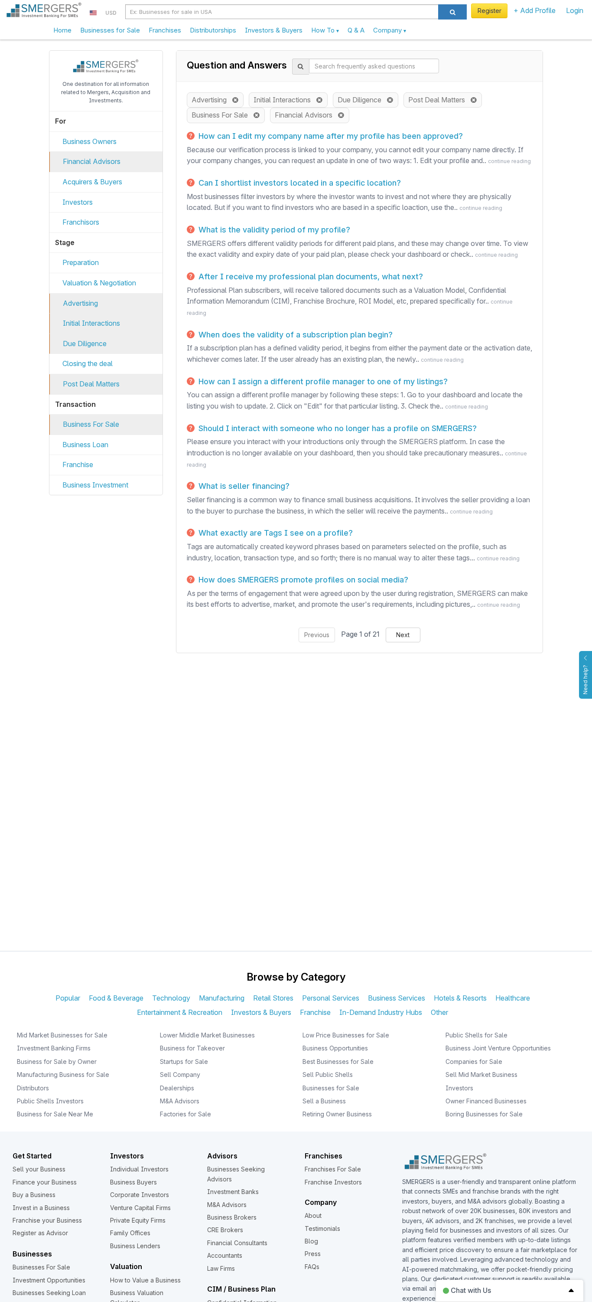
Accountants (224, 1255)
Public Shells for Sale (476, 1035)
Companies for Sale (474, 1061)
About (313, 1215)
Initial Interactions (91, 323)
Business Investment (95, 485)
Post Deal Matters (91, 383)
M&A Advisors (179, 1101)
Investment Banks (233, 1191)
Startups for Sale (184, 1061)
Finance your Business (45, 1182)
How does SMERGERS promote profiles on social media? (302, 579)
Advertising (80, 303)
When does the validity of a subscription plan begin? (294, 334)
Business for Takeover (192, 1048)
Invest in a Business (41, 1207)
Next (403, 634)
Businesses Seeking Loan (49, 1292)
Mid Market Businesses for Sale (62, 1035)
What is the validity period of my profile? (273, 229)
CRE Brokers (225, 1229)
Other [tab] (439, 1012)
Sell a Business (324, 1101)
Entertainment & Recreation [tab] (179, 1012)
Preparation (80, 262)
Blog (311, 1241)
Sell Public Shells (328, 1074)
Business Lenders (135, 1246)
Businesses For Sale (41, 1267)
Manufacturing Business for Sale (63, 1074)
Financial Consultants (237, 1242)
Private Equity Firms (138, 1220)
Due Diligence (85, 343)
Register (489, 10)
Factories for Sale (185, 1114)
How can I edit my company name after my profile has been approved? (329, 136)
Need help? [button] (585, 679)
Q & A (356, 30)
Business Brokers (232, 1217)
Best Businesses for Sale (338, 1061)
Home (62, 30)
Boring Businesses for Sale (484, 1114)
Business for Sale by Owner (57, 1061)
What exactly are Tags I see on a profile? (274, 532)
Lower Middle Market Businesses (207, 1035)
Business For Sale (91, 424)
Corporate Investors (139, 1194)
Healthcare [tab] (512, 998)
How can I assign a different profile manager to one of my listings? (322, 381)
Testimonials (322, 1228)
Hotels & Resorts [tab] (460, 998)
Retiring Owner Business (337, 1114)
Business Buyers (133, 1182)
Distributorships (213, 30)
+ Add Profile (535, 10)
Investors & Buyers (274, 30)
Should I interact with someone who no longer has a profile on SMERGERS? (336, 428)
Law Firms (221, 1268)
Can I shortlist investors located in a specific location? (298, 182)
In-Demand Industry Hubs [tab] (380, 1012)
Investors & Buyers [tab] (261, 1012)
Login (574, 10)
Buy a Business (34, 1194)
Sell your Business (39, 1169)
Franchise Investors (333, 1182)
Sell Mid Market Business (481, 1074)
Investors (77, 202)
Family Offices (130, 1233)
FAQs (312, 1266)
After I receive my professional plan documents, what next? (309, 276)
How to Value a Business (145, 1280)
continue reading (509, 161)
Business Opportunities (335, 1048)
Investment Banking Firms (54, 1048)
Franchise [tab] (315, 1012)
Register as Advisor (40, 1233)
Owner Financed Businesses (486, 1101)
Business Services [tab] (396, 998)
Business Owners (89, 141)
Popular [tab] (67, 998)
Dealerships (177, 1088)
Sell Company (180, 1074)
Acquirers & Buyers (92, 181)
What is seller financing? (242, 486)
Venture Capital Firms (140, 1207)
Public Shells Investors (50, 1101)
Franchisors (80, 222)
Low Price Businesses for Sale (346, 1035)
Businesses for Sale (110, 30)
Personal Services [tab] (330, 998)
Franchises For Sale (333, 1169)
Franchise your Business (47, 1220)
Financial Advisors (91, 161)
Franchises (165, 30)
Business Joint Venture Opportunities (498, 1048)
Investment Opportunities (49, 1280)
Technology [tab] (171, 998)
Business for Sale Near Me (55, 1114)
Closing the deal (87, 363)
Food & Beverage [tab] (116, 998)
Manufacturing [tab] (221, 998)
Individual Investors (139, 1169)
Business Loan (85, 444)
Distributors (33, 1088)
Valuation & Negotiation (99, 282)
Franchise (77, 464)
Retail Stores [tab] (273, 998)
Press (313, 1253)
